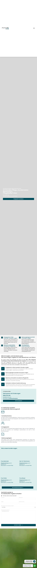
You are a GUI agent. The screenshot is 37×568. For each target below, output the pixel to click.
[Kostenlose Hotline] (34, 561)
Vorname (2, 497)
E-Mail (2, 501)
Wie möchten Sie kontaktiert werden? (7, 505)
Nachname (21, 497)
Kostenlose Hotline (29, 561)
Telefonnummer (21, 501)
